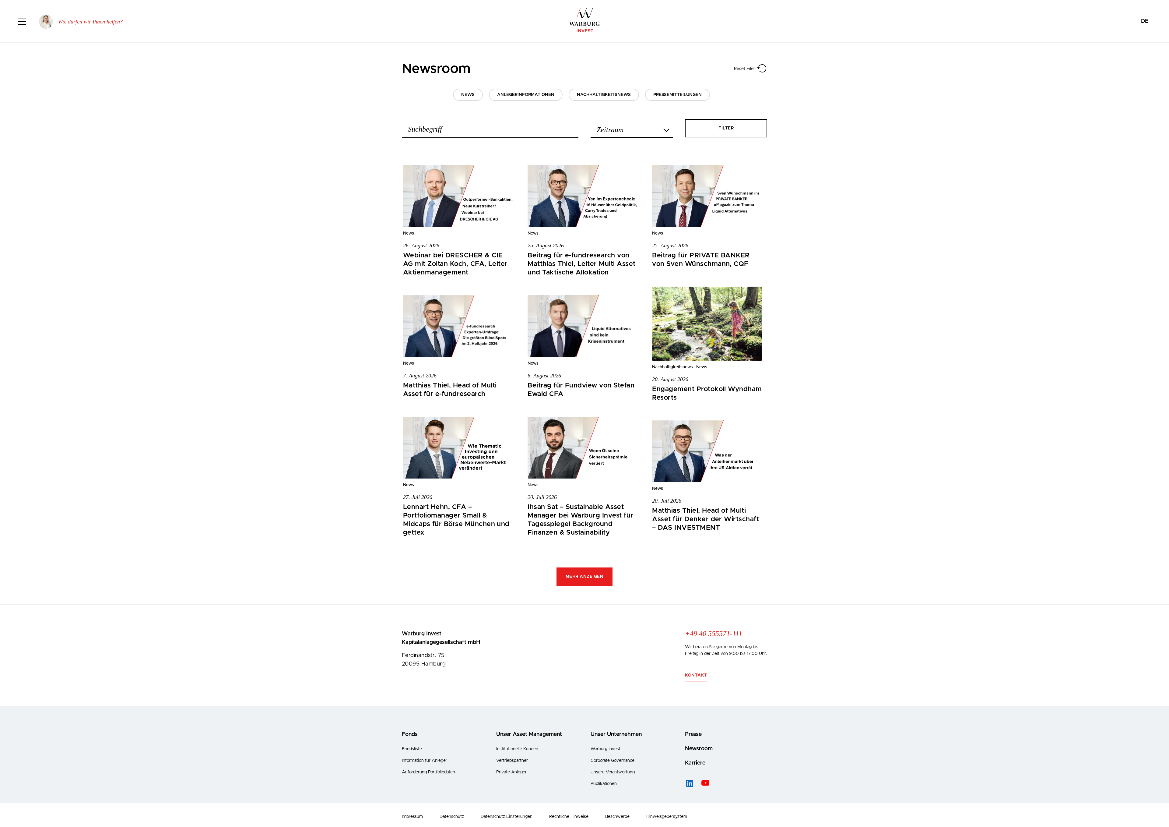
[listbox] (632, 128)
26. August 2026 (421, 245)
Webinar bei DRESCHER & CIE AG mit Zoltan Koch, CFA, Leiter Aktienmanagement (455, 264)
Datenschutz (452, 817)
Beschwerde (617, 817)
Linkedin (689, 783)
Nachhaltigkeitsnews (604, 95)
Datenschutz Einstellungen (506, 817)
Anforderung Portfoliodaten (428, 772)
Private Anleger (511, 772)
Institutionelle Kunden (517, 749)
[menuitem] (1144, 21)
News (468, 95)
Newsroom (699, 748)
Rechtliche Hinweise (568, 817)
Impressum (412, 817)
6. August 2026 (544, 375)
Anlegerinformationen (525, 95)
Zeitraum (610, 129)
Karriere (695, 763)
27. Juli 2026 (417, 497)
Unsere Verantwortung (613, 772)
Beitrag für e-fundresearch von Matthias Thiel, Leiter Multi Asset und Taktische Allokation (581, 264)
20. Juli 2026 (542, 497)
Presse (693, 734)
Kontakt (696, 675)
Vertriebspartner (512, 760)
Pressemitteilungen (677, 95)
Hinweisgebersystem (666, 817)
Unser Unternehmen (616, 734)
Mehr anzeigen (585, 576)
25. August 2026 (546, 245)
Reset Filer (744, 69)
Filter (726, 128)
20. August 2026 (670, 379)
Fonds (410, 734)
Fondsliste (412, 749)
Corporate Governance (612, 760)
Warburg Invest (605, 749)
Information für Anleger (424, 760)
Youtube (704, 783)
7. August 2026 (420, 375)
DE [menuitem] (1145, 21)
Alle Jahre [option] (610, 130)
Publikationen (604, 784)
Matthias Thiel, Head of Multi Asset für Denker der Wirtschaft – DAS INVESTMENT (705, 519)
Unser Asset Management (529, 734)
